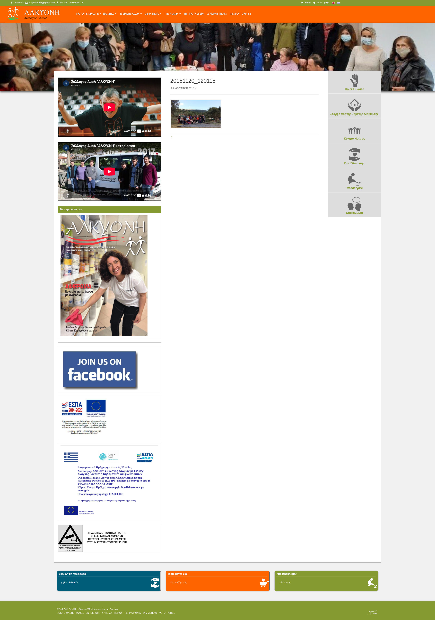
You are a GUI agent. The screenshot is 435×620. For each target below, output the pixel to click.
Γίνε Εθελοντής (354, 163)
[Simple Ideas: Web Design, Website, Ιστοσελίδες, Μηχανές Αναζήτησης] (340, 612)
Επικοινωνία (354, 212)
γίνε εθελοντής (70, 582)
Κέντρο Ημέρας (354, 138)
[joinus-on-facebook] (99, 369)
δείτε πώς (286, 582)
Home (307, 2)
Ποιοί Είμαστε (354, 89)
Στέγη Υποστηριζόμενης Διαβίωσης (354, 114)
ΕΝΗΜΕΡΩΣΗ (130, 13)
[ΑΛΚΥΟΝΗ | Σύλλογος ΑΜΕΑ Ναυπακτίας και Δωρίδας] (38, 14)
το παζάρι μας (179, 582)
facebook (18, 2)
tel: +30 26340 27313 (71, 2)
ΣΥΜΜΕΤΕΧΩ (217, 13)
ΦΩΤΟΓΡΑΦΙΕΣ (240, 13)
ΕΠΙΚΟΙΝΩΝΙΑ (194, 13)
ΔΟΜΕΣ (109, 13)
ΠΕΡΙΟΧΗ (171, 13)
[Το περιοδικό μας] (104, 275)
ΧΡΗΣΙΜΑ (152, 13)
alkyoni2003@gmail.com (41, 2)
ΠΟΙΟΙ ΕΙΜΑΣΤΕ (88, 13)
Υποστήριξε (322, 2)
